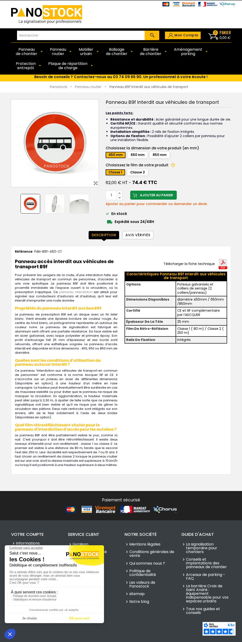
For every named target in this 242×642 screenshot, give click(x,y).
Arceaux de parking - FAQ (205, 576)
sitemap (137, 594)
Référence (24, 252)
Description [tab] (104, 235)
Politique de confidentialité (142, 573)
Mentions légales (144, 544)
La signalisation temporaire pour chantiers (201, 548)
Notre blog (139, 602)
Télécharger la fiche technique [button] (189, 264)
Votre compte (27, 534)
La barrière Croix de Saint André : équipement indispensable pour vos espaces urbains (207, 593)
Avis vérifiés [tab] (137, 235)
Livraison (80, 544)
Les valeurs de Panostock (142, 584)
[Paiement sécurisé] (121, 509)
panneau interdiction (75, 292)
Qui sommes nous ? (147, 563)
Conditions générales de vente (151, 554)
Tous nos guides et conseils (203, 611)
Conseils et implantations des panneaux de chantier (206, 563)
